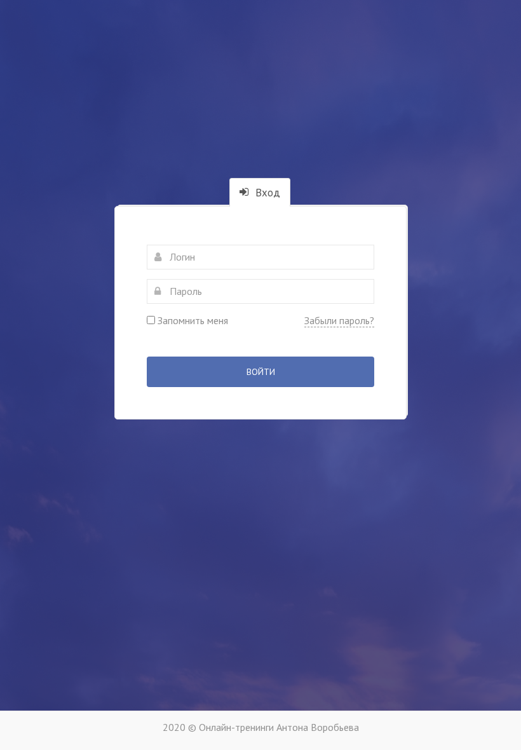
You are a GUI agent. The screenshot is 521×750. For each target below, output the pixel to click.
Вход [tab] (266, 193)
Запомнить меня (191, 320)
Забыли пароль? (339, 320)
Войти (261, 372)
